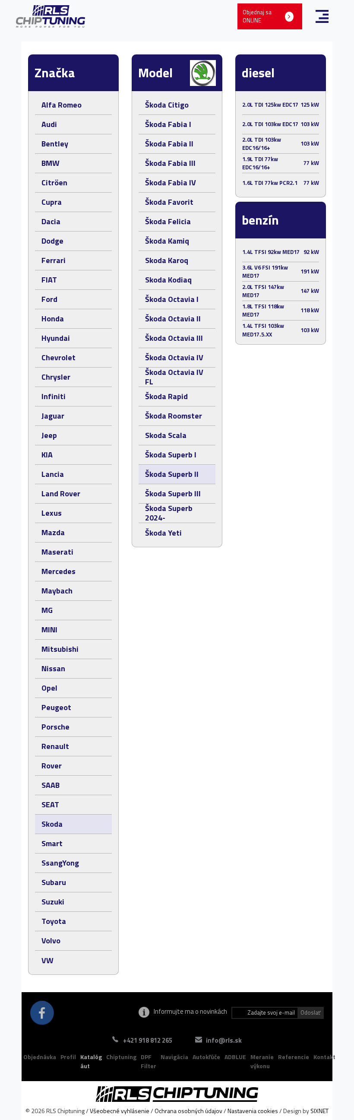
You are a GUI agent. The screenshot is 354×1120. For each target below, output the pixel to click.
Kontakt (324, 1056)
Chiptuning (121, 1056)
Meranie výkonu (262, 1061)
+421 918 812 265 (147, 1040)
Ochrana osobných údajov (188, 1110)
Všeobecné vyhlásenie (119, 1110)
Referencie (293, 1056)
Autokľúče (206, 1056)
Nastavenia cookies (253, 1110)
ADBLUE (235, 1056)
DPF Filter (148, 1061)
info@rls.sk (224, 1040)
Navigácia (174, 1056)
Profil (68, 1056)
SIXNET (319, 1110)
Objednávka (39, 1056)
